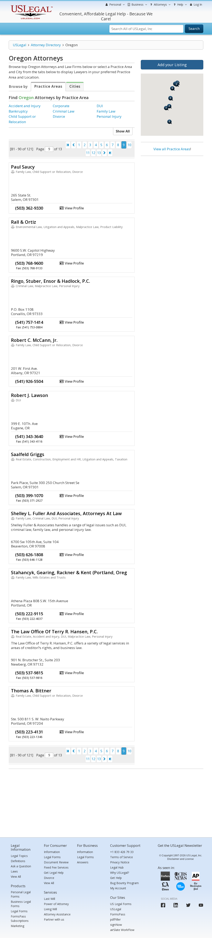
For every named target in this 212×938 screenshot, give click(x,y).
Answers (82, 862)
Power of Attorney (56, 904)
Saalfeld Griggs (27, 454)
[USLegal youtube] (201, 905)
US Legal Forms (120, 904)
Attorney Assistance (57, 914)
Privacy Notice (119, 862)
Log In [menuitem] (197, 4)
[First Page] (67, 145)
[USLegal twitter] (188, 905)
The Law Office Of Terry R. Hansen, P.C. (54, 631)
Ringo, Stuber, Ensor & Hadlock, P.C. (50, 281)
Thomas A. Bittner (31, 690)
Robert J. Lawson (29, 395)
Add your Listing (172, 64)
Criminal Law (63, 111)
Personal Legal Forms (21, 894)
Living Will (50, 909)
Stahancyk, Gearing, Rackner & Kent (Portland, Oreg (69, 572)
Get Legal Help (54, 873)
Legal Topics (19, 856)
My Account (118, 888)
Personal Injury (109, 116)
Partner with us (54, 919)
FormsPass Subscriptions (20, 918)
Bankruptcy (18, 111)
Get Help (116, 878)
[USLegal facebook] (163, 905)
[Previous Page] (73, 145)
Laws (14, 871)
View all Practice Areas (171, 149)
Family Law (106, 111)
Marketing (17, 926)
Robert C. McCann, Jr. (34, 340)
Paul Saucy (23, 167)
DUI (100, 105)
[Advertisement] (172, 186)
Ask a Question (21, 866)
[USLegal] (31, 5)
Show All (123, 131)
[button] (166, 108)
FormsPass (117, 914)
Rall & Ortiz (23, 222)
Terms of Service (121, 857)
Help (179, 4)
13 (99, 152)
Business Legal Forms (21, 904)
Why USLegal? (119, 873)
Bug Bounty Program (124, 883)
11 (88, 152)
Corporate (61, 105)
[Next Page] (104, 153)
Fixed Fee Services (56, 867)
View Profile (74, 208)
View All (16, 877)
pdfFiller (115, 919)
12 (93, 152)
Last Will (49, 899)
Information (52, 852)
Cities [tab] (74, 86)
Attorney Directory (46, 44)
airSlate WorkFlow (122, 930)
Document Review (56, 862)
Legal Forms (19, 911)
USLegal (19, 44)
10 (129, 145)
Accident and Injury (25, 105)
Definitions (18, 861)
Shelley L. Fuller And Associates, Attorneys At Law (66, 513)
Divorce (59, 116)
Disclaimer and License (180, 859)
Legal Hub (117, 867)
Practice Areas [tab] (48, 86)
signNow (116, 925)
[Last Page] (110, 153)
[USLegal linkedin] (175, 905)
